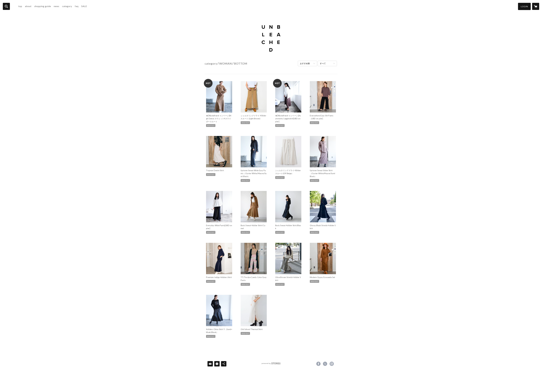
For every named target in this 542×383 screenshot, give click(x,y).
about (28, 6)
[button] (524, 6)
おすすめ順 (305, 63)
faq (76, 6)
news (56, 6)
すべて (323, 63)
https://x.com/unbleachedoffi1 (325, 364)
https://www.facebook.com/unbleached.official (318, 364)
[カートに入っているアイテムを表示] (535, 6)
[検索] (6, 6)
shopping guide (42, 6)
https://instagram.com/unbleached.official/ (332, 364)
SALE (84, 6)
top (20, 6)
